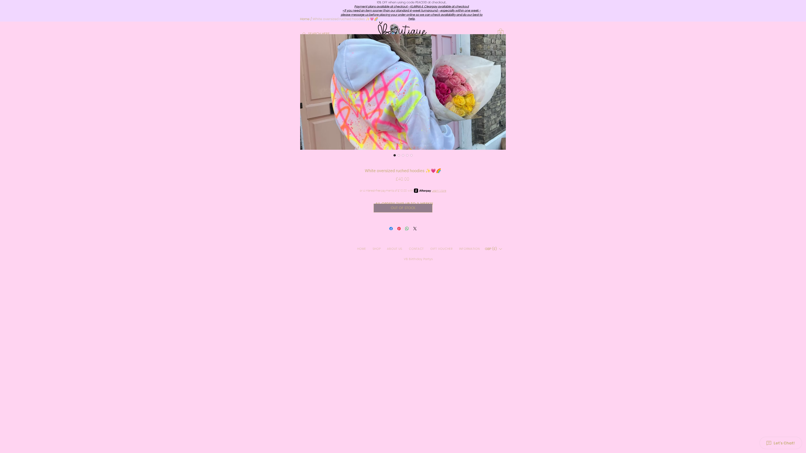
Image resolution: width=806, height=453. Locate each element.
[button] (493, 249)
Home (305, 19)
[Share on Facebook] (391, 228)
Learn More (439, 190)
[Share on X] (414, 228)
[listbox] (493, 249)
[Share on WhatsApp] (407, 228)
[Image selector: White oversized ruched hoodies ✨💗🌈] (395, 155)
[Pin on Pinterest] (399, 228)
